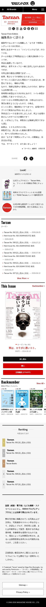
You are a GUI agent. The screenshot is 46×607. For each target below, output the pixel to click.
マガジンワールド (23, 3)
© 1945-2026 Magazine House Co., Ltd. (23, 602)
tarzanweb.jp (33, 22)
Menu (34, 9)
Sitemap (22, 585)
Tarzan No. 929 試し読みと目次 (22, 253)
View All (40, 383)
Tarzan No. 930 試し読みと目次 (22, 242)
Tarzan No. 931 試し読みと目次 (22, 232)
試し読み (23, 359)
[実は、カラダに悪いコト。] (23, 315)
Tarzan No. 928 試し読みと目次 (22, 263)
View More (22, 278)
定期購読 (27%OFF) (23, 372)
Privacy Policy (22, 592)
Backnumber (37, 286)
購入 (23, 366)
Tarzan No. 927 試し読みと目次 (22, 273)
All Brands (11, 9)
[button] (43, 401)
